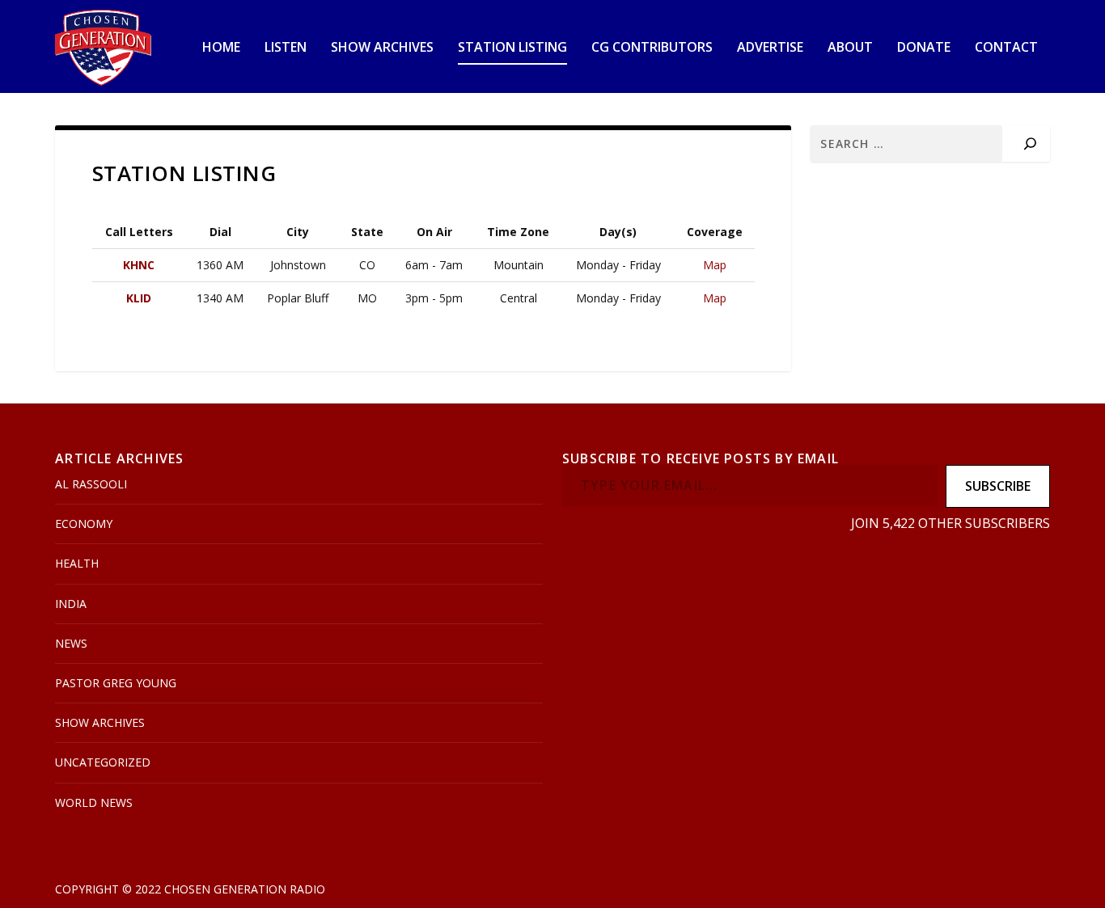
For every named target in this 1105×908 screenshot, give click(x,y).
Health (77, 563)
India (71, 603)
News (71, 643)
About (850, 48)
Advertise (770, 48)
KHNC (139, 264)
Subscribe (998, 486)
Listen (286, 48)
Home (221, 48)
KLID (138, 298)
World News (94, 802)
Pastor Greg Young (115, 683)
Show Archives (382, 48)
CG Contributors (652, 48)
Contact (1006, 48)
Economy (83, 523)
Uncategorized (102, 762)
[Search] (1030, 143)
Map (714, 264)
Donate (923, 48)
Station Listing (512, 48)
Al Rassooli (91, 484)
